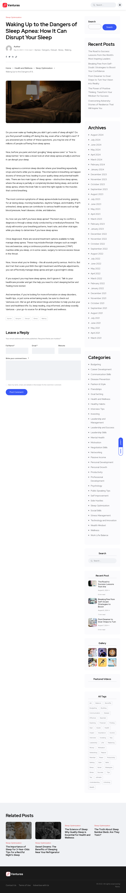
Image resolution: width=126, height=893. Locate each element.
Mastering (111, 743)
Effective (93, 718)
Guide (98, 728)
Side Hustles (97, 500)
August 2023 (97, 194)
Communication (95, 713)
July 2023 (95, 199)
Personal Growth (99, 467)
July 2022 (95, 258)
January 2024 (97, 169)
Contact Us (11, 885)
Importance (102, 733)
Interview (93, 738)
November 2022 (99, 238)
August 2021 (97, 313)
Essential (103, 718)
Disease (106, 713)
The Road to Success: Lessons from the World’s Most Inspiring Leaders (100, 55)
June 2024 (96, 144)
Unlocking (106, 782)
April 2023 (95, 214)
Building (103, 708)
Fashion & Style (98, 384)
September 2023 (99, 189)
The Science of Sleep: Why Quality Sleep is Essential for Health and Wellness (77, 833)
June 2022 (96, 263)
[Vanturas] (11, 4)
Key (111, 738)
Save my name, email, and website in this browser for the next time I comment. (35, 385)
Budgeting (96, 364)
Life (102, 743)
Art (91, 703)
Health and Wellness (23, 68)
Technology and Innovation (104, 520)
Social (99, 767)
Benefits (108, 703)
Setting (92, 762)
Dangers (45, 50)
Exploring (93, 723)
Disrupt (54, 50)
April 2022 (95, 273)
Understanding (95, 782)
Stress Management (101, 515)
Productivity (96, 472)
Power (101, 758)
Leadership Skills (99, 432)
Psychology (96, 485)
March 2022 (96, 278)
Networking (96, 452)
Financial (103, 723)
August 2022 (97, 253)
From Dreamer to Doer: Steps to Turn (107, 620)
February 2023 (98, 223)
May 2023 (95, 209)
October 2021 (97, 303)
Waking (68, 50)
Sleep (60, 50)
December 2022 (99, 233)
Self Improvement (100, 495)
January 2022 (97, 288)
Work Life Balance (99, 535)
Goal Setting (97, 394)
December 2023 (99, 174)
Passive (103, 753)
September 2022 (99, 248)
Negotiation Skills (99, 447)
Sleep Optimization (44, 68)
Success (100, 772)
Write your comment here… (17, 358)
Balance (98, 703)
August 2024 (97, 134)
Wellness (95, 530)
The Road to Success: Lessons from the (106, 584)
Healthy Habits (98, 404)
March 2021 (96, 337)
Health (107, 728)
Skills (107, 762)
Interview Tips (97, 408)
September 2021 (99, 308)
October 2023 (98, 184)
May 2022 (95, 268)
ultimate (99, 777)
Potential (92, 758)
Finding (112, 723)
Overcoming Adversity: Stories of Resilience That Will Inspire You (101, 104)
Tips (108, 772)
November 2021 (98, 298)
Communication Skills (101, 374)
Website (61, 346)
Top (91, 777)
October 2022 (98, 243)
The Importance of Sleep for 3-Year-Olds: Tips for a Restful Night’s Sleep (18, 850)
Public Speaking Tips (100, 490)
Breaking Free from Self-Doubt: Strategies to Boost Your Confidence (102, 67)
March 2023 (96, 218)
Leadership (93, 743)
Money (92, 748)
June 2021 (96, 322)
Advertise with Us (41, 885)
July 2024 (95, 139)
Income (112, 733)
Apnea (37, 50)
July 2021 (95, 318)
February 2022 (98, 283)
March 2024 (96, 159)
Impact (92, 733)
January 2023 (97, 228)
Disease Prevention (100, 379)
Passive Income (98, 457)
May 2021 (95, 327)
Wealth (92, 787)
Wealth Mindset (98, 525)
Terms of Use (25, 885)
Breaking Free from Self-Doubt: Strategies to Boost (106, 603)
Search (92, 21)
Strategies (108, 767)
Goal (91, 728)
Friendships (96, 389)
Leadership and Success (102, 427)
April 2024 (96, 154)
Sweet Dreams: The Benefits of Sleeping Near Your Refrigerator (47, 849)
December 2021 (98, 293)
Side (100, 762)
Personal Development (102, 462)
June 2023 (96, 204)
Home (8, 68)
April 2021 (95, 332)
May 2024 (96, 149)
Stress (92, 772)
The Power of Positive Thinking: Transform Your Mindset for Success (100, 92)
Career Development (101, 369)
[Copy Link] (16, 57)
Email (35, 346)
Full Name (10, 346)
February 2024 (98, 164)
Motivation (96, 442)
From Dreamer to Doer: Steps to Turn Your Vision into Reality (100, 80)
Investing (95, 413)
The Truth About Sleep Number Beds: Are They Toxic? (106, 832)
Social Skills (96, 510)
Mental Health (97, 437)
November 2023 (99, 179)
